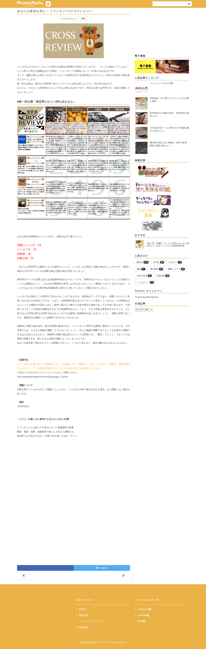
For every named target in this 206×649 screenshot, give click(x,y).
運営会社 (84, 615)
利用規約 (84, 627)
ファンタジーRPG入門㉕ (161, 83)
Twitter (142, 615)
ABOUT (83, 609)
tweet (103, 567)
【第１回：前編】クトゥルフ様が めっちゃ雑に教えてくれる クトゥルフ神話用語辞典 (167, 244)
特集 (83, 18)
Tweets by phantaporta (146, 297)
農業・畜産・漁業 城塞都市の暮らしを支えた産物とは (45, 431)
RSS (140, 621)
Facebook (143, 609)
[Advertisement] (73, 472)
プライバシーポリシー (91, 621)
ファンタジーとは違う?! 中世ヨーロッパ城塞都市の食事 (45, 427)
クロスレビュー (69, 18)
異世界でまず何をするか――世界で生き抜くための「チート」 (48, 436)
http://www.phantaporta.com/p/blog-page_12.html (42, 376)
